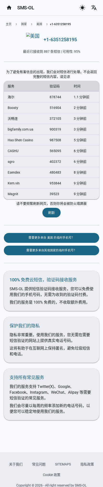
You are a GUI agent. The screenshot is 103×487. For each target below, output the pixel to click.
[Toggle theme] (82, 7)
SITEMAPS (63, 464)
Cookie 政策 (51, 475)
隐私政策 (87, 464)
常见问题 (39, 464)
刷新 (51, 213)
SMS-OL (25, 8)
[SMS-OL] (9, 7)
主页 (8, 24)
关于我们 (16, 464)
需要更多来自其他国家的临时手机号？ (51, 250)
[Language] (94, 7)
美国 (39, 24)
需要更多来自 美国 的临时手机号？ (51, 237)
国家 (24, 24)
